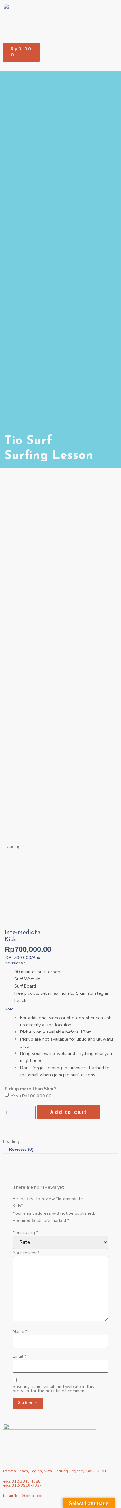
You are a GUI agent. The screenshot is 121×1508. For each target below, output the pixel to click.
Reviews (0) (21, 1149)
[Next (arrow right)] (110, 857)
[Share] (100, 7)
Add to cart (68, 1112)
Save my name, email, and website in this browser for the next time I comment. (53, 1388)
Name (20, 1331)
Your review (26, 1252)
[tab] (21, 1149)
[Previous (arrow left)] (11, 857)
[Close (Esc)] (114, 7)
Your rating (25, 1232)
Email (19, 1356)
